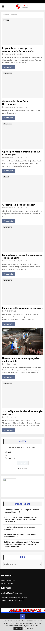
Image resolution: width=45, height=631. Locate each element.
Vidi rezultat (22, 468)
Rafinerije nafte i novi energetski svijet (22, 308)
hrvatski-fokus (8, 54)
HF (5, 311)
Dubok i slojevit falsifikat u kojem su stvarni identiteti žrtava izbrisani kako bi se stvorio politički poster (20, 519)
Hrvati (8, 452)
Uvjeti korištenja (7, 584)
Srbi (7, 455)
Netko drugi (10, 458)
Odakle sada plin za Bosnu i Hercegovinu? (16, 102)
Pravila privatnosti (8, 580)
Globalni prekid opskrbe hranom (18, 205)
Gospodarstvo (8, 73)
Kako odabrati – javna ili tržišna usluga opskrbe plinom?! (22, 256)
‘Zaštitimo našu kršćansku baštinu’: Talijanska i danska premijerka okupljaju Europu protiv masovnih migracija (21, 544)
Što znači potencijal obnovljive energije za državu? (22, 412)
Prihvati (18, 629)
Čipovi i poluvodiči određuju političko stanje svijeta (21, 153)
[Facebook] (22, 616)
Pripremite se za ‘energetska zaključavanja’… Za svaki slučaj (18, 49)
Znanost (6, 20)
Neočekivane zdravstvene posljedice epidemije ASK (21, 359)
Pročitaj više (28, 628)
